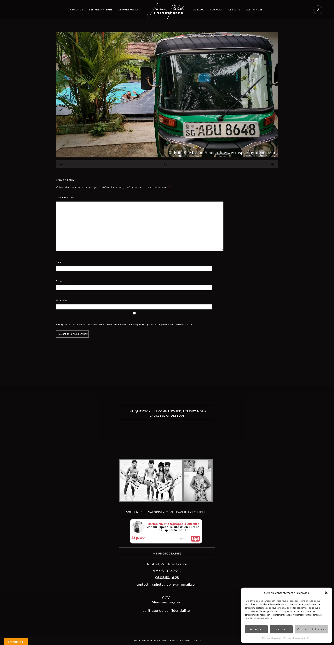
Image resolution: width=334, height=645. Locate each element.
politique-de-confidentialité (166, 610)
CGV (166, 597)
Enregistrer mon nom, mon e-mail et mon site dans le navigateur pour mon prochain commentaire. (125, 324)
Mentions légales (166, 602)
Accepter (256, 629)
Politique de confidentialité (296, 637)
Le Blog (198, 9)
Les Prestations (101, 9)
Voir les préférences (311, 629)
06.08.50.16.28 (167, 577)
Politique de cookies (271, 637)
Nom (60, 262)
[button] (326, 593)
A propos (76, 9)
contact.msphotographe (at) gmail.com (167, 584)
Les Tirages (254, 9)
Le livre (234, 9)
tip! (195, 538)
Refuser (281, 629)
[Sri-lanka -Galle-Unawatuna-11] (167, 156)
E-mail (61, 281)
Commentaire (66, 197)
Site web (62, 300)
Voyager (216, 9)
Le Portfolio (128, 9)
